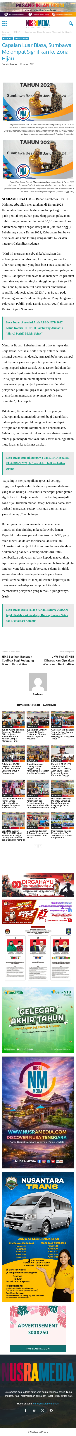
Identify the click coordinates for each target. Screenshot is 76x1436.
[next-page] (40, 846)
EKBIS (5, 827)
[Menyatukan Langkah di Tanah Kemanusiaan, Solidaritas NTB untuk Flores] (38, 820)
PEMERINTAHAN (21, 38)
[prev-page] (36, 846)
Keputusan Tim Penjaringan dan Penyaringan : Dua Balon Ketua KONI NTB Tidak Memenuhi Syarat (38, 803)
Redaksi (13, 64)
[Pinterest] (22, 74)
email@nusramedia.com (46, 1403)
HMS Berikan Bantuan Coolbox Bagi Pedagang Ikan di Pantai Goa (18, 660)
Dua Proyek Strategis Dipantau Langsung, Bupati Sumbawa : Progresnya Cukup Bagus (61, 803)
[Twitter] (14, 74)
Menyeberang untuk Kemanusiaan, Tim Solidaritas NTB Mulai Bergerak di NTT (61, 834)
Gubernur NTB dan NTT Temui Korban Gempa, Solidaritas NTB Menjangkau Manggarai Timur (62, 734)
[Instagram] (34, 1410)
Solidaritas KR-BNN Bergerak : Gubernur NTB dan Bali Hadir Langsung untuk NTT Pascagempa (12, 768)
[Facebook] (5, 74)
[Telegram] (48, 74)
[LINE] (56, 74)
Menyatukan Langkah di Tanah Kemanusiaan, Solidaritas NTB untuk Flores (38, 834)
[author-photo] (38, 682)
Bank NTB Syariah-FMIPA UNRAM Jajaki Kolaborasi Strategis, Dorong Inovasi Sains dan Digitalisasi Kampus (13, 835)
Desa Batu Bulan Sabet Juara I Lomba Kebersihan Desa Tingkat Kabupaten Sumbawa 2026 (12, 803)
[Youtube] (51, 1410)
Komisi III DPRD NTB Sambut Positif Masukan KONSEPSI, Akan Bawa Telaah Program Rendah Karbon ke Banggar (61, 770)
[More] (65, 74)
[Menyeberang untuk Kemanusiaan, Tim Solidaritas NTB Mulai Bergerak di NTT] (62, 820)
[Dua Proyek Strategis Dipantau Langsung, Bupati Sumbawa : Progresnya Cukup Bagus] (62, 788)
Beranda (5, 32)
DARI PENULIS (49, 705)
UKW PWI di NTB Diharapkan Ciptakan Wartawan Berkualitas (58, 660)
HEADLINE (17, 32)
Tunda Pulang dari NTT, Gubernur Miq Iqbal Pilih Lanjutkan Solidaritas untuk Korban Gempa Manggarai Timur (13, 735)
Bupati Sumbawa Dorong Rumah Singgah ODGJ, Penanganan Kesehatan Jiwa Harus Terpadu (38, 768)
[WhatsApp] (31, 74)
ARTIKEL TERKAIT (28, 705)
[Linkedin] (39, 74)
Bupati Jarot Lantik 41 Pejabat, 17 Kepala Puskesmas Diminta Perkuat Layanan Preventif (37, 734)
